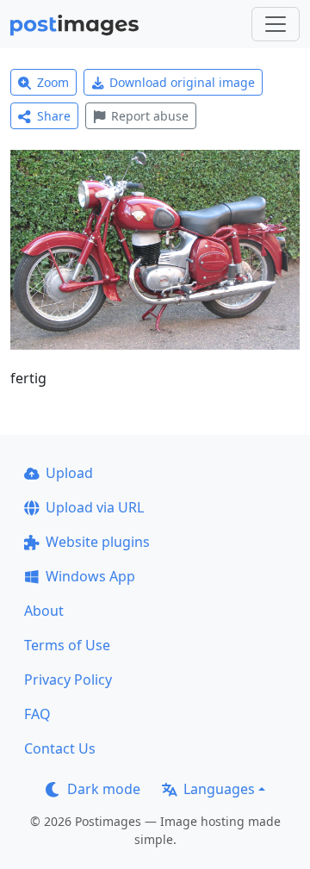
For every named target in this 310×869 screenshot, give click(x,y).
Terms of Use (67, 645)
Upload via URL (95, 507)
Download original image (182, 82)
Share (54, 116)
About (44, 610)
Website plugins (98, 541)
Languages (219, 788)
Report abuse (150, 116)
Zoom (53, 82)
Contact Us (60, 748)
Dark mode (103, 788)
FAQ (37, 714)
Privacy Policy (68, 679)
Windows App (90, 576)
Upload (69, 472)
